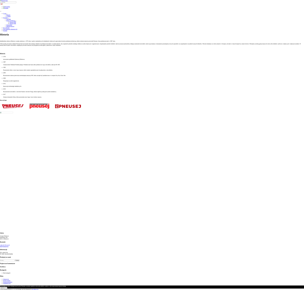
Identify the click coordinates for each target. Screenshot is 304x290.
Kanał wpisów (6, 280)
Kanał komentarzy (7, 282)
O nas (4, 13)
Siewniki (8, 19)
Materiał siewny (10, 26)
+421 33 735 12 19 (5, 245)
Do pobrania (6, 27)
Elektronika (9, 25)
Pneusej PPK (13, 22)
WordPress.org (7, 283)
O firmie (8, 16)
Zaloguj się (6, 279)
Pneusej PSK (13, 23)
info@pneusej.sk (4, 246)
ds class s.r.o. (35, 289)
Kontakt (5, 30)
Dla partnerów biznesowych (10, 29)
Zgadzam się (4, 287)
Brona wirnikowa (10, 20)
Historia (8, 15)
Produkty (5, 17)
